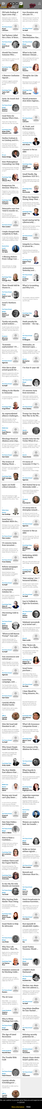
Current (4, 7)
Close (28, 1106)
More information (18, 1106)
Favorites (11, 7)
